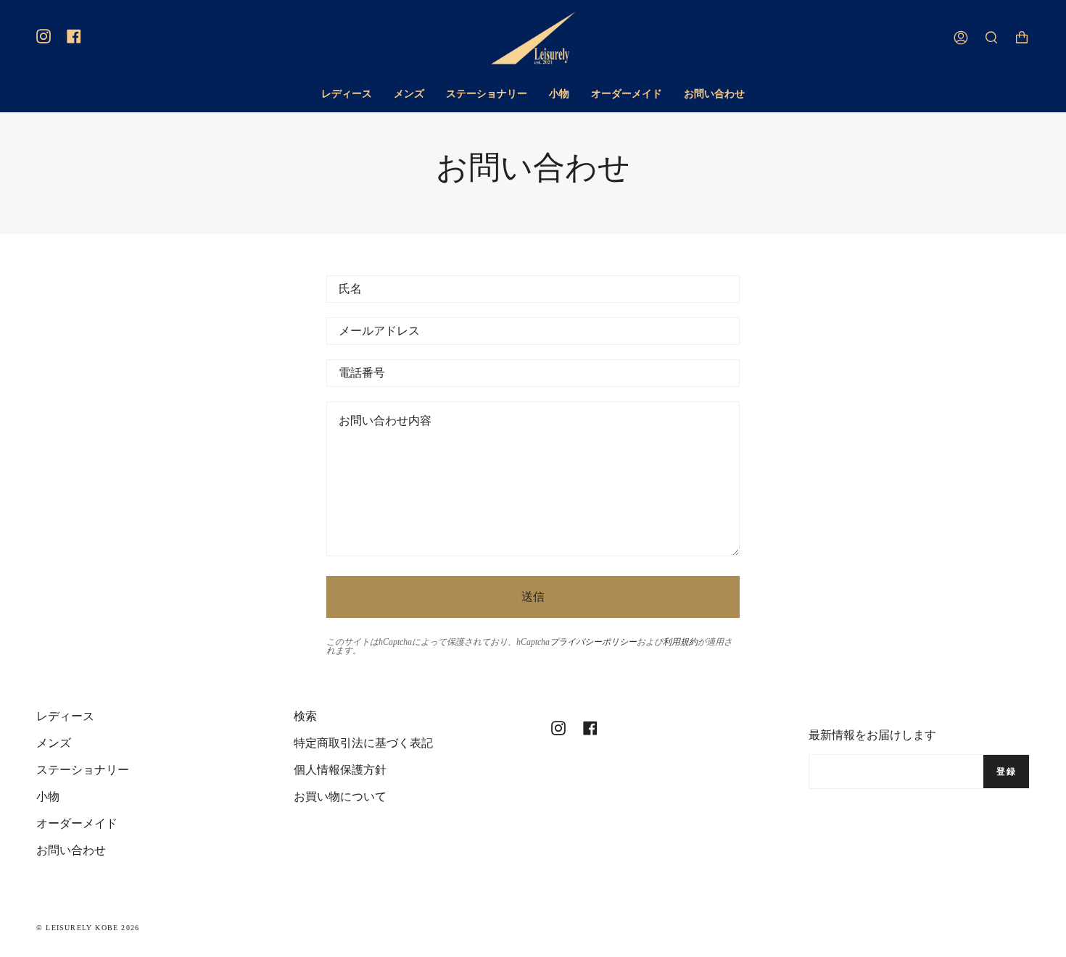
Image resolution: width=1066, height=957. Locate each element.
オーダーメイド (76, 823)
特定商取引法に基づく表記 (363, 743)
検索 (305, 716)
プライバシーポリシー (593, 642)
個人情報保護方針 (340, 770)
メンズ (53, 743)
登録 (1006, 771)
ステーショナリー (82, 770)
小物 (47, 796)
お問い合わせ (71, 850)
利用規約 (680, 642)
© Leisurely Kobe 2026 (87, 928)
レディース (65, 716)
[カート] (1022, 38)
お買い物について (340, 796)
